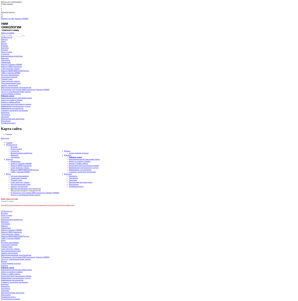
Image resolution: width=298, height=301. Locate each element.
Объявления (15, 161)
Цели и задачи (16, 149)
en (2, 17)
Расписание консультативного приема (84, 166)
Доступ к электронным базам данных (25, 195)
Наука (3, 41)
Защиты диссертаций (19, 186)
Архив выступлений (19, 178)
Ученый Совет (16, 180)
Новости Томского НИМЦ (21, 163)
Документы (15, 157)
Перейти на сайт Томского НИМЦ (14, 19)
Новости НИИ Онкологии (21, 166)
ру (2, 14)
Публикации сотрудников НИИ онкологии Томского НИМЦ (35, 193)
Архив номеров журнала (78, 153)
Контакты (5, 48)
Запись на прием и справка (79, 161)
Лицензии (73, 180)
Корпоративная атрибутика (21, 153)
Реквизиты (73, 176)
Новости (4, 39)
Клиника (4, 46)
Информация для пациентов (80, 170)
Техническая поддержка (10, 299)
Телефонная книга (76, 186)
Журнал (4, 44)
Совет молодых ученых (20, 168)
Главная (9, 143)
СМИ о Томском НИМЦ (20, 172)
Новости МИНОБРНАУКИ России (25, 170)
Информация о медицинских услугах (83, 168)
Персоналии (74, 184)
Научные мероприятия (20, 176)
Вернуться (5, 138)
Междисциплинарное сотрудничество (26, 189)
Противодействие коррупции (80, 182)
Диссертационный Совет (21, 184)
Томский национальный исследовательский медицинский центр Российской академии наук (37, 205)
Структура (15, 151)
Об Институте (6, 37)
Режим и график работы (78, 163)
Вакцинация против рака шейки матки (84, 159)
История (14, 147)
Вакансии (14, 155)
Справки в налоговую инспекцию (82, 172)
